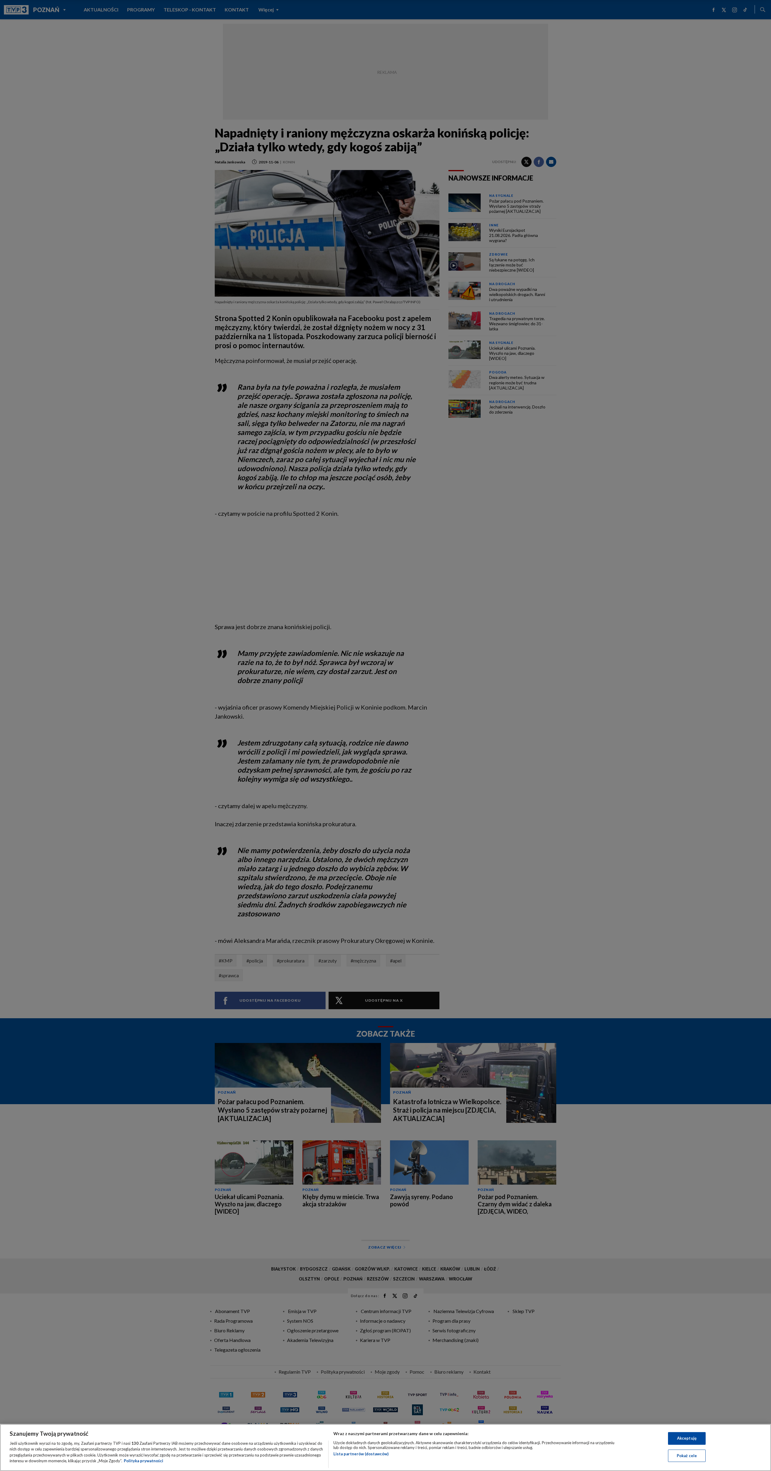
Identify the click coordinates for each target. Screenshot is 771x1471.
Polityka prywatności (143, 1460)
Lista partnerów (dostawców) (361, 1453)
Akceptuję (687, 1438)
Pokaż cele (687, 1455)
